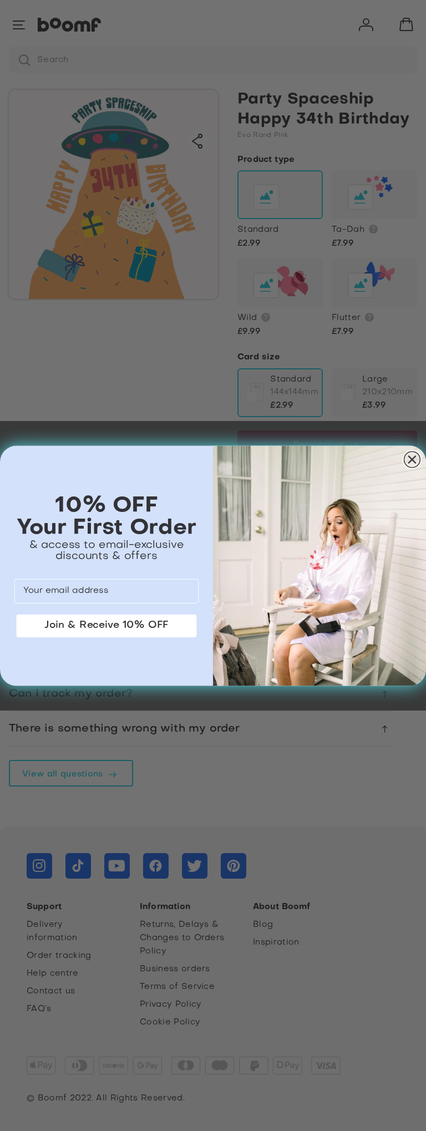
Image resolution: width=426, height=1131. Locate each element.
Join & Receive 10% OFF (106, 625)
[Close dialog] (412, 459)
